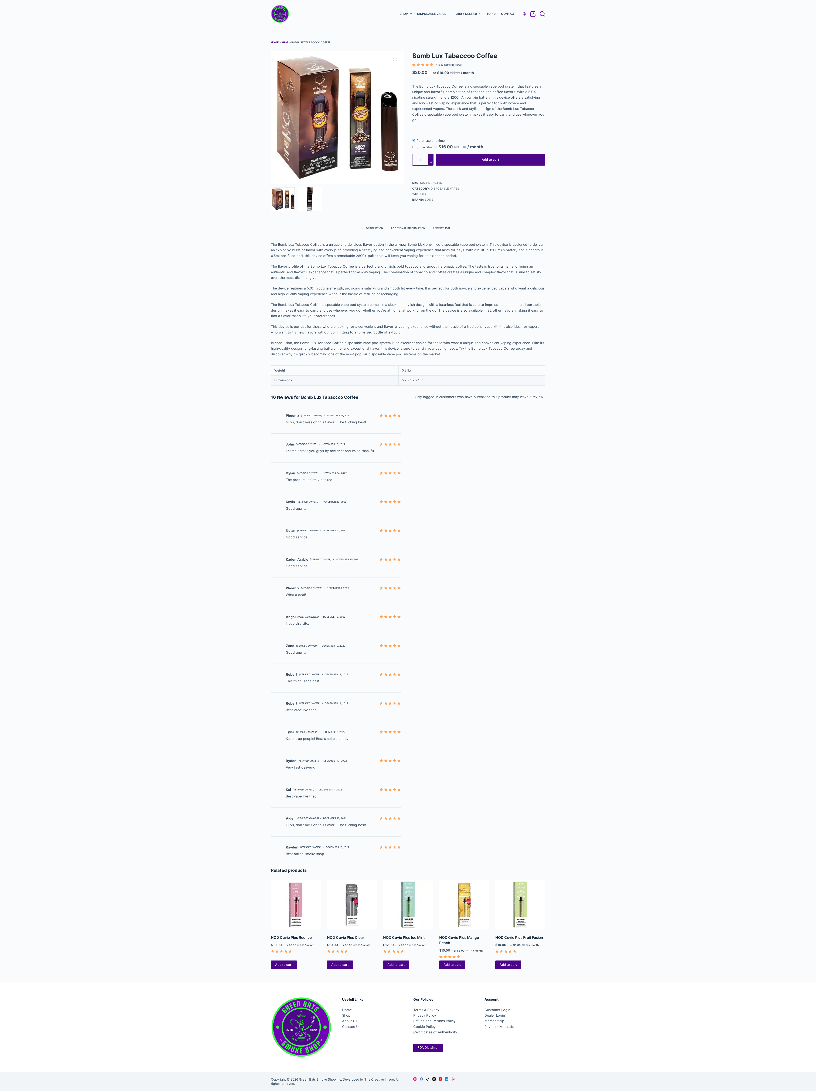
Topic (491, 14)
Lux (423, 194)
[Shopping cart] (533, 14)
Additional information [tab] (408, 228)
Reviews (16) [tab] (441, 228)
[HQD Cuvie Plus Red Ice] (296, 905)
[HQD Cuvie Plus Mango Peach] (464, 905)
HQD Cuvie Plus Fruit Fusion (519, 937)
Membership (494, 1021)
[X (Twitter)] (434, 1079)
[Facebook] (421, 1079)
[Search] (542, 14)
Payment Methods (499, 1026)
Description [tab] (374, 228)
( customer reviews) (449, 64)
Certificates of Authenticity (435, 1032)
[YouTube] (440, 1079)
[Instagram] (414, 1079)
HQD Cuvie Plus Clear (345, 937)
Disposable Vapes (431, 14)
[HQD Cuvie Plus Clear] (352, 905)
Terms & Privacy (426, 1010)
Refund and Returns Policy (434, 1021)
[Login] (524, 14)
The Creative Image (379, 1079)
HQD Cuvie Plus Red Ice (291, 937)
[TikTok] (427, 1079)
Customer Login (497, 1010)
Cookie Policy (424, 1026)
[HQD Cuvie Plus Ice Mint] (408, 905)
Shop (404, 14)
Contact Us (351, 1026)
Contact (508, 14)
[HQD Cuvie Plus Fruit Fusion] (520, 905)
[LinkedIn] (446, 1079)
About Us (349, 1021)
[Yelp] (453, 1079)
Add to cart (490, 159)
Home (275, 42)
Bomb (429, 199)
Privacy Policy (424, 1015)
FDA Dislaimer (428, 1048)
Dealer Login (494, 1015)
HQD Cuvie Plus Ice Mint (404, 937)
